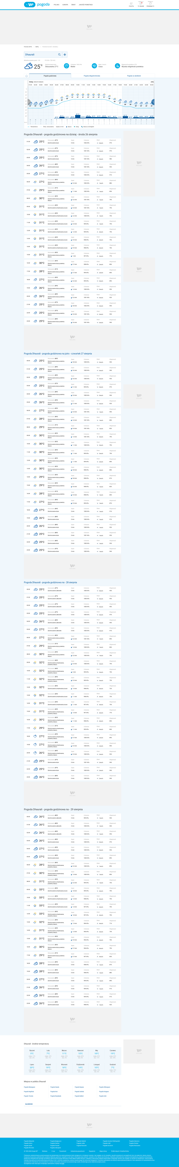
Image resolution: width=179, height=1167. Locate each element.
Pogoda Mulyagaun (29, 1087)
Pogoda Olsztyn (133, 1143)
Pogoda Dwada (54, 1087)
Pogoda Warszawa (134, 1145)
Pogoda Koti (53, 1091)
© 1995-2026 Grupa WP (31, 1151)
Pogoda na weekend (134, 76)
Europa (65, 5)
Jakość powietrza (86, 5)
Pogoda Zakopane (55, 1147)
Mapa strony (103, 1151)
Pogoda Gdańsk (81, 1141)
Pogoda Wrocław (29, 1147)
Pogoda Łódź (106, 1143)
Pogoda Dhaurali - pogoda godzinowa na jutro (47, 353)
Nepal (37, 47)
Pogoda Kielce (28, 1143)
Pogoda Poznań (54, 1145)
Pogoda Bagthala (29, 1091)
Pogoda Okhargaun (104, 1087)
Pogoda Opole (28, 1145)
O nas (53, 1151)
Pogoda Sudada (79, 1091)
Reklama (44, 1151)
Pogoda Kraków (54, 1143)
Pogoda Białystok (29, 1141)
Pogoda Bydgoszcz (55, 1141)
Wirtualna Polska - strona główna (30, 4)
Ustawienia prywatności (78, 1151)
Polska (56, 5)
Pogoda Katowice (134, 1141)
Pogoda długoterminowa (92, 76)
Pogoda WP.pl (28, 47)
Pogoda (43, 4)
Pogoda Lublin (81, 1143)
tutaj (63, 1163)
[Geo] (64, 55)
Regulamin (92, 1151)
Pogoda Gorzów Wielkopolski (111, 1141)
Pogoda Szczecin (108, 1145)
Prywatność (62, 1151)
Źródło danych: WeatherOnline (120, 1151)
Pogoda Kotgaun (104, 1091)
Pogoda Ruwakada (55, 1096)
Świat (73, 5)
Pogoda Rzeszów (82, 1145)
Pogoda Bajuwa (79, 1087)
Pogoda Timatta (28, 1096)
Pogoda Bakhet (79, 1096)
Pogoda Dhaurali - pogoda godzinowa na (44, 582)
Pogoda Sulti (102, 1096)
